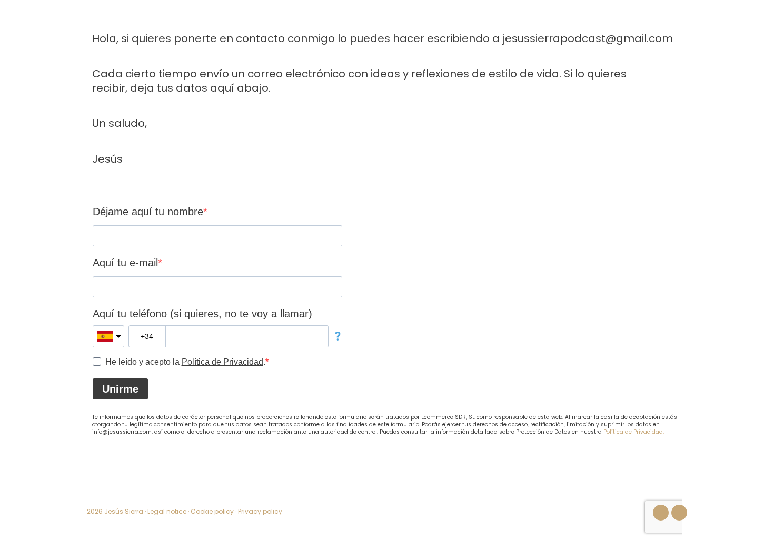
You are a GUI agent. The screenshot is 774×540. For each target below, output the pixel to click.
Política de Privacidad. (633, 432)
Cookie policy (212, 511)
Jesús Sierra (123, 511)
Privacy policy (260, 511)
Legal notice (166, 511)
